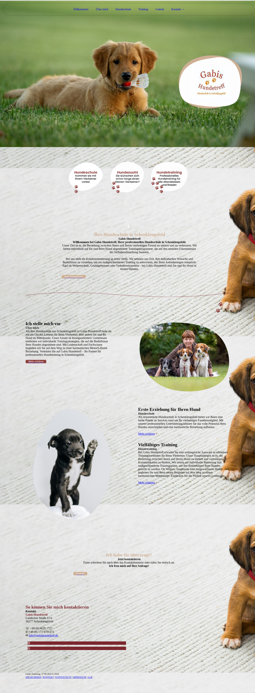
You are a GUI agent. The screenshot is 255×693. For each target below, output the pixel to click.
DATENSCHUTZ (63, 677)
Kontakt (176, 9)
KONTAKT (48, 677)
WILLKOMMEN (33, 677)
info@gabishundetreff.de (43, 635)
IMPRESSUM (79, 677)
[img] (127, 74)
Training (143, 9)
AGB (90, 677)
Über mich (102, 9)
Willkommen (80, 9)
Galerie (160, 9)
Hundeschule (123, 9)
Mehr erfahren (146, 433)
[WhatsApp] (28, 648)
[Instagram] (28, 643)
